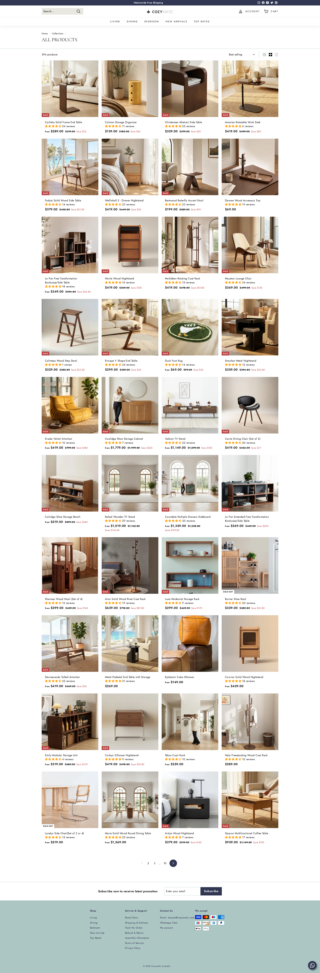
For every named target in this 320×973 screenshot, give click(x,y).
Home (45, 33)
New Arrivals (176, 21)
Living (115, 21)
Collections (57, 33)
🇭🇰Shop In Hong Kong (148, 2)
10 (165, 863)
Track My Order (134, 928)
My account (166, 928)
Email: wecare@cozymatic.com (177, 917)
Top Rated (202, 21)
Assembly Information (137, 938)
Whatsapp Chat (168, 923)
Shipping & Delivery (136, 923)
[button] (53, 126)
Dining (132, 21)
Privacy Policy (132, 948)
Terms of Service (134, 943)
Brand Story (131, 917)
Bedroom (151, 21)
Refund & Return (134, 933)
